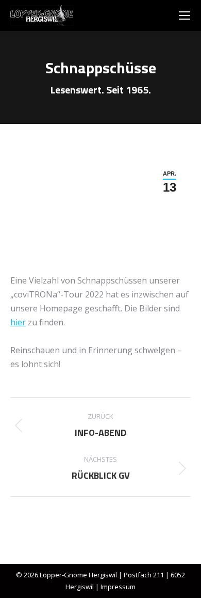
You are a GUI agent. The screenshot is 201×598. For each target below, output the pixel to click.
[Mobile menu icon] (184, 15)
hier (18, 322)
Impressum (118, 586)
